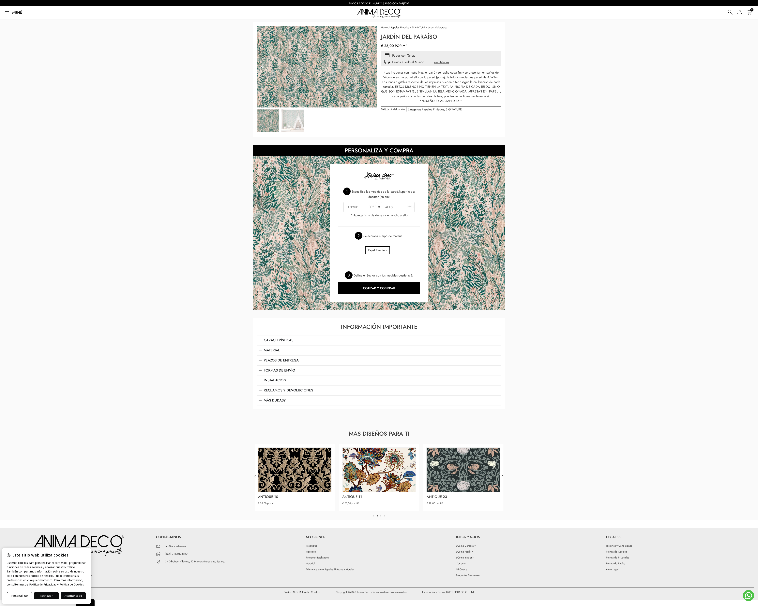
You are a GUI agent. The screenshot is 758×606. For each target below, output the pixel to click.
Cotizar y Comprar (379, 288)
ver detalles (441, 62)
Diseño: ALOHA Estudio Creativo (301, 592)
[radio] (377, 250)
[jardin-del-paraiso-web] (317, 66)
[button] (13, 12)
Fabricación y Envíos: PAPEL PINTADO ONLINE (448, 592)
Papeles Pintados (400, 27)
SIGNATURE (418, 27)
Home (384, 27)
